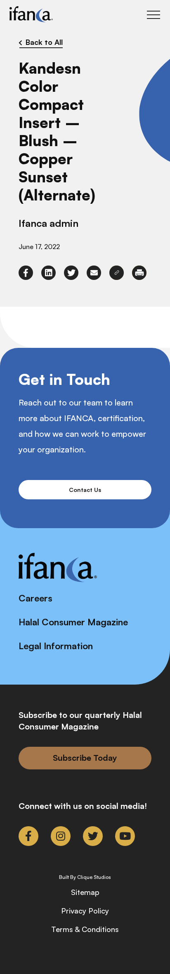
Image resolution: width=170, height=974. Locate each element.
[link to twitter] (71, 273)
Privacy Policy (85, 910)
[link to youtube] (125, 836)
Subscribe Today (85, 758)
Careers (35, 598)
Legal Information (56, 645)
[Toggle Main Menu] (153, 15)
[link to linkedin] (48, 273)
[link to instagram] (61, 836)
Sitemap (85, 892)
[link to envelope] (94, 273)
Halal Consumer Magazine (73, 621)
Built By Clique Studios (85, 877)
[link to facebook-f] (26, 273)
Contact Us (85, 489)
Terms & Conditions (85, 929)
